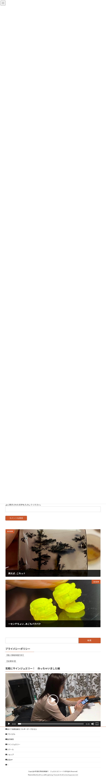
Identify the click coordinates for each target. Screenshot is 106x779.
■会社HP (9, 760)
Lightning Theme (52, 775)
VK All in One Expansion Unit (68, 775)
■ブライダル (10, 734)
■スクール (9, 749)
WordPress (39, 775)
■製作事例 (9, 739)
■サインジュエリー (12, 744)
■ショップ (9, 755)
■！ (7, 765)
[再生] (9, 723)
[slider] (51, 724)
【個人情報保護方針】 (15, 655)
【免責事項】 (11, 661)
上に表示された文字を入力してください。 (23, 505)
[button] (53, 699)
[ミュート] (92, 723)
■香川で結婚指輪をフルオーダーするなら (21, 729)
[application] (53, 700)
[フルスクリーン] (97, 723)
